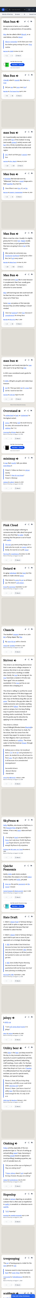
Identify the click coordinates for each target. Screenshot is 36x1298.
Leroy (7, 423)
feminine (8, 179)
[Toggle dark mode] (33, 9)
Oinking (5, 1180)
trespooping (6, 1277)
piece (30, 877)
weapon (16, 634)
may (15, 675)
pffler (12, 975)
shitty (6, 1022)
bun (24, 87)
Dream (24, 743)
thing (17, 1273)
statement (24, 415)
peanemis (21, 884)
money (24, 547)
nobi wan (12, 395)
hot (19, 241)
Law (10, 758)
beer (9, 1053)
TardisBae (12, 646)
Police (5, 1148)
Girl (6, 155)
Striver (5, 778)
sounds (16, 80)
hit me (13, 641)
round (21, 181)
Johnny (12, 1173)
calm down (20, 583)
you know (20, 475)
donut (20, 37)
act (7, 1263)
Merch (19, 56)
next (4, 1266)
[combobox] (17, 9)
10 (8, 1211)
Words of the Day (7, 14)
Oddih (11, 51)
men (16, 280)
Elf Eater (13, 432)
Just (7, 843)
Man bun (5, 51)
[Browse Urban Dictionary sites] (4, 9)
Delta (5, 825)
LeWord (12, 482)
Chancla (5, 646)
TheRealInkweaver (17, 1277)
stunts (23, 1027)
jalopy (5, 1033)
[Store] (29, 9)
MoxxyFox (12, 320)
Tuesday (28, 1068)
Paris (7, 840)
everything (7, 466)
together (10, 184)
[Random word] (25, 9)
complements (9, 315)
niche (10, 874)
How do (14, 475)
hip (26, 188)
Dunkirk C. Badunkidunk (16, 192)
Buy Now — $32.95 (17, 65)
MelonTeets (13, 262)
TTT (11, 753)
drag (30, 44)
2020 (6, 381)
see (12, 87)
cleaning (12, 1086)
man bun (5, 161)
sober (21, 535)
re (18, 535)
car (10, 1022)
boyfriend (16, 256)
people (12, 1156)
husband (14, 313)
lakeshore (14, 1100)
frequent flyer (10, 828)
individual (13, 573)
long (24, 573)
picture (13, 1199)
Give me (8, 884)
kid (4, 637)
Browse (17, 14)
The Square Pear (14, 91)
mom (9, 641)
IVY (18, 753)
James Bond (16, 1027)
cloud (26, 550)
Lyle (16, 1086)
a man (27, 388)
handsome (8, 256)
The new (8, 544)
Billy (8, 944)
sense (22, 576)
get (13, 258)
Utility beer (6, 1100)
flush (6, 1273)
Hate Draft (6, 975)
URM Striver (12, 778)
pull (10, 1027)
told (18, 423)
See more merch (15, 68)
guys (18, 87)
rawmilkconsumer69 (16, 1215)
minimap (5, 482)
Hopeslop (6, 1215)
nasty (14, 1273)
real (17, 922)
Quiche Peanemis (8, 891)
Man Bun (5, 91)
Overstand (6, 432)
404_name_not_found (17, 849)
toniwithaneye (15, 554)
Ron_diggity (13, 161)
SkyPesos (6, 849)
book (16, 837)
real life (5, 1207)
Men (4, 293)
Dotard (5, 587)
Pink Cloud (6, 554)
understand (9, 415)
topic (17, 415)
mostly (13, 463)
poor (19, 830)
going (17, 580)
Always (7, 42)
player (27, 470)
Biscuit (23, 34)
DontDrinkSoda (13, 1180)
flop (20, 637)
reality (9, 540)
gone (5, 701)
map (6, 463)
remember (13, 42)
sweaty (24, 155)
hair (12, 140)
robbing (8, 428)
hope (8, 1173)
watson (11, 1033)
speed (15, 1153)
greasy (14, 142)
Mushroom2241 (19, 891)
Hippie (23, 241)
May (4, 34)
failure (16, 706)
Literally (6, 80)
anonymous (12, 587)
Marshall (28, 727)
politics (20, 740)
